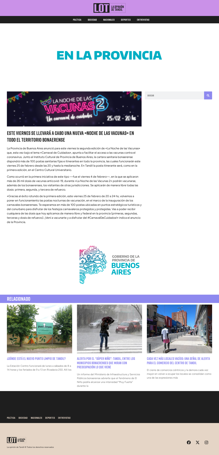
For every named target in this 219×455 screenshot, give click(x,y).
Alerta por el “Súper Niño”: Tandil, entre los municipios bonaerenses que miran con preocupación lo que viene (106, 362)
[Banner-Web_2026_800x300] (109, 288)
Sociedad (92, 19)
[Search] (208, 95)
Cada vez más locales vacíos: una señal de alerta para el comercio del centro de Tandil (178, 360)
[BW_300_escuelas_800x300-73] (109, 78)
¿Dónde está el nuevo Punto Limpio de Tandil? (36, 358)
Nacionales (108, 19)
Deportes (126, 19)
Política (77, 19)
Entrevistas (143, 19)
